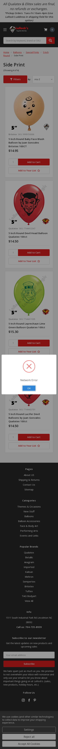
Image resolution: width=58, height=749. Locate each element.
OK (29, 388)
